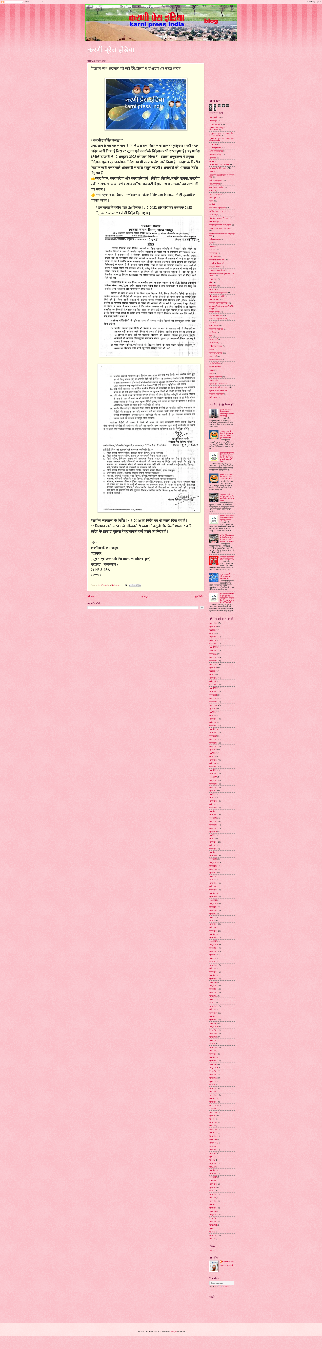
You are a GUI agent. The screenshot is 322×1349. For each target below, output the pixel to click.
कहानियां (212, 204)
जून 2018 (212, 958)
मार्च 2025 (212, 681)
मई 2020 (212, 879)
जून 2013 (212, 1156)
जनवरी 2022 (213, 811)
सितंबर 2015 (213, 1071)
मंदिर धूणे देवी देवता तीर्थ (216, 296)
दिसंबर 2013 (213, 1136)
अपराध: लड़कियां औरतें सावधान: (219, 164)
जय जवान (212, 246)
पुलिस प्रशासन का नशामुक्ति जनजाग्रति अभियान (221, 274)
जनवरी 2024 (213, 729)
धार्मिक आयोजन (214, 256)
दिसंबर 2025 (213, 650)
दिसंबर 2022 (213, 773)
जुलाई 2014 (213, 1115)
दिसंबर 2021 (213, 814)
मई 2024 (212, 715)
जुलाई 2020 (213, 872)
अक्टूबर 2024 (213, 698)
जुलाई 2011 (213, 1225)
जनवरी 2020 (213, 893)
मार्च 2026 (212, 640)
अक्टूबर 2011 (213, 1214)
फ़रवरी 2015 (213, 1095)
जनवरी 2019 (213, 934)
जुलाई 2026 (213, 626)
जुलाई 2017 (213, 996)
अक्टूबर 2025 (213, 657)
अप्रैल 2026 (213, 637)
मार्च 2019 (212, 927)
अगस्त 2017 (213, 992)
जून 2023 (212, 753)
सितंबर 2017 (213, 989)
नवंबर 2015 (213, 1064)
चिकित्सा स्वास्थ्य (214, 239)
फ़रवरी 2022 (213, 807)
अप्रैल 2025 (213, 678)
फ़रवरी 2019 (213, 931)
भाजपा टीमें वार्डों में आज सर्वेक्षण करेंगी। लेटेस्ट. (227, 558)
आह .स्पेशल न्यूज (214, 184)
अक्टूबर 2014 (213, 1105)
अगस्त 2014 (213, 1112)
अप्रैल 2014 (213, 1122)
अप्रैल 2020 (213, 883)
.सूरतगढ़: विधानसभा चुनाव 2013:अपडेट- (217, 128)
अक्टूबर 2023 (213, 739)
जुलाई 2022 (213, 790)
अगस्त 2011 (213, 1221)
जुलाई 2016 (213, 1037)
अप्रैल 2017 (213, 1006)
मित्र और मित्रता (214, 299)
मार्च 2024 (212, 722)
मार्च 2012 (212, 1197)
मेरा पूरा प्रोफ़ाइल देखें (226, 1265)
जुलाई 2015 (213, 1078)
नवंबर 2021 (213, 818)
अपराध (211, 161)
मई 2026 (212, 633)
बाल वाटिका (212, 289)
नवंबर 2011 (213, 1211)
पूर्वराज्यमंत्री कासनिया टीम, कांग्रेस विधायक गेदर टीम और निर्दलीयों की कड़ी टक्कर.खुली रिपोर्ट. (227, 457)
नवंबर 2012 (213, 1177)
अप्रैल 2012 (213, 1194)
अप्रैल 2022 (213, 801)
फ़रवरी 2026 (213, 643)
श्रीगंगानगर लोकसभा (215, 346)
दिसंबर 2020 (213, 855)
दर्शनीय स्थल (213, 253)
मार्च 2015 (212, 1091)
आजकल (212, 171)
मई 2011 (212, 1232)
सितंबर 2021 (213, 825)
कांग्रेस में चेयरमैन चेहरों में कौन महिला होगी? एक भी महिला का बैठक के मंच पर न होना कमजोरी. (227, 538)
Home (211, 1250)
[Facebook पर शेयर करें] (137, 585)
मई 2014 (212, 1119)
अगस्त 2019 (213, 910)
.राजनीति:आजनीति (215, 124)
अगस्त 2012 (213, 1184)
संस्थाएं (211, 349)
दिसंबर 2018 (213, 937)
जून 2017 (212, 999)
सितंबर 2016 (213, 1030)
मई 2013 (212, 1160)
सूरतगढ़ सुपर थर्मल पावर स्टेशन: (219, 387)
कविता (211, 201)
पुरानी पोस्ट (199, 596)
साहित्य (211, 370)
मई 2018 (212, 961)
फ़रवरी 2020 (213, 890)
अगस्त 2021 (213, 828)
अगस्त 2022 (213, 787)
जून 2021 (212, 835)
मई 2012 (212, 1190)
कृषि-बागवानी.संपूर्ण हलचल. (217, 208)
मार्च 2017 (212, 1009)
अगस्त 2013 (213, 1150)
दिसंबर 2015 (213, 1061)
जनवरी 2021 (213, 852)
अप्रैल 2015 (213, 1088)
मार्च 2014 (212, 1126)
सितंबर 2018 (213, 948)
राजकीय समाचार (214, 312)
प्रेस (210, 282)
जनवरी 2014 (213, 1132)
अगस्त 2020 (213, 869)
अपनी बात (212, 158)
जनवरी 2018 (213, 975)
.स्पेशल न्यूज (213, 144)
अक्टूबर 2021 (213, 821)
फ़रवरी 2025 (213, 684)
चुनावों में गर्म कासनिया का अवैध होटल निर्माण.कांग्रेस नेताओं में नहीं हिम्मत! (227, 412)
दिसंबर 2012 (213, 1173)
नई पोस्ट (91, 596)
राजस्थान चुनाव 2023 (216, 315)
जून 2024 (212, 712)
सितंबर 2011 (213, 1218)
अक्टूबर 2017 (213, 985)
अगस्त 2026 (213, 623)
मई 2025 (212, 674)
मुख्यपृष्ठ (145, 596)
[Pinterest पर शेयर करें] (139, 585)
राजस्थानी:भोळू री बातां (216, 329)
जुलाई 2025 (213, 667)
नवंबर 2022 (213, 777)
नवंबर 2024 (213, 695)
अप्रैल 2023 (213, 760)
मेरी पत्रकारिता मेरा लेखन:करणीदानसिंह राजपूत (221, 307)
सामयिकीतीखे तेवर (215, 366)
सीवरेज (211, 373)
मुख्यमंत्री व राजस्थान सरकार (218, 303)
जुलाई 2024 (213, 708)
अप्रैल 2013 (213, 1163)
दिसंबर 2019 (213, 896)
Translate (226, 1286)
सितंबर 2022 (213, 784)
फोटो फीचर (212, 286)
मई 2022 (212, 797)
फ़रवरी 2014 (213, 1129)
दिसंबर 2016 (213, 1020)
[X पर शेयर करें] (135, 585)
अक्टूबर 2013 (213, 1143)
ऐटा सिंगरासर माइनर (215, 194)
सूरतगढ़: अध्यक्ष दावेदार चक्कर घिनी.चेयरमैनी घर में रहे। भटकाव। (227, 517)
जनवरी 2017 (213, 1016)
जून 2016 (212, 1040)
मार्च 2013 (212, 1167)
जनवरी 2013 (213, 1170)
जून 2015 (212, 1081)
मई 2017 (212, 1002)
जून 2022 (212, 794)
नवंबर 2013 (213, 1139)
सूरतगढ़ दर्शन (213, 380)
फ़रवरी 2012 (213, 1201)
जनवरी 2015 (213, 1098)
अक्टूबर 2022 (213, 780)
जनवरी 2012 (213, 1204)
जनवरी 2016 (213, 1057)
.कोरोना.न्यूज (213, 121)
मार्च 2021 (212, 845)
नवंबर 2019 (213, 900)
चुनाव (211, 242)
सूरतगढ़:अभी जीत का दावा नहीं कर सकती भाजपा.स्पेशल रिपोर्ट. (226, 476)
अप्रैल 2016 (213, 1047)
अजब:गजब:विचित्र (215, 154)
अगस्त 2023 (213, 746)
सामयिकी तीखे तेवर (215, 359)
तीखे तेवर (212, 249)
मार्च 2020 (212, 886)
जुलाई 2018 (213, 955)
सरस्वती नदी (213, 356)
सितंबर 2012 (213, 1180)
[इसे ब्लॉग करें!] (132, 585)
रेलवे (210, 336)
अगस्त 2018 (213, 951)
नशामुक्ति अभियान (214, 266)
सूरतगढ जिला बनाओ (215, 377)
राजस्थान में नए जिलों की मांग (218, 318)
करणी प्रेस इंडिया (110, 49)
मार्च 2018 (212, 968)
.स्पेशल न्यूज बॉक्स (215, 147)
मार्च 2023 (212, 763)
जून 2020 (212, 876)
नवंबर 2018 (213, 941)
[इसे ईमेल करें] (130, 585)
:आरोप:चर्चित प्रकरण (216, 151)
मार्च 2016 (212, 1050)
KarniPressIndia (228, 1262)
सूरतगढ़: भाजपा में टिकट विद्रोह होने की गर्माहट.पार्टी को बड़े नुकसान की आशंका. (226, 434)
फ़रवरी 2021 (213, 849)
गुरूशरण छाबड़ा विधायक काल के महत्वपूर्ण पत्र (222, 235)
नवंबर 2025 (213, 654)
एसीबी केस (212, 190)
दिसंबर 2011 (213, 1208)
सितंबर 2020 (213, 866)
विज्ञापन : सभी (213, 339)
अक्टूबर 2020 (213, 862)
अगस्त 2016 (213, 1033)
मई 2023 (212, 756)
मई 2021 (212, 838)
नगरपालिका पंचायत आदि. (217, 263)
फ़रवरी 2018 (213, 972)
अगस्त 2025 (213, 664)
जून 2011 (212, 1228)
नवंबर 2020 (213, 859)
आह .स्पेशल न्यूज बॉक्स (216, 187)
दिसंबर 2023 (213, 732)
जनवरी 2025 (213, 688)
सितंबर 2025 (213, 661)
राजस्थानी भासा (214, 325)
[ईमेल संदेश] (125, 585)
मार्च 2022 (212, 804)
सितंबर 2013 (213, 1146)
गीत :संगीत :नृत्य (214, 221)
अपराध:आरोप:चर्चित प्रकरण (218, 168)
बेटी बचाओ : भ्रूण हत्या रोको (218, 292)
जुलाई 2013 (213, 1153)
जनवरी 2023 (213, 770)
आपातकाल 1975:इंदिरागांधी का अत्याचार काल (221, 176)
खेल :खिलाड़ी (213, 214)
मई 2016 (212, 1043)
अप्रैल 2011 (213, 1235)
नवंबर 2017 (213, 982)
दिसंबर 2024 (213, 691)
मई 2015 (212, 1085)
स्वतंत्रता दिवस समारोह (216, 394)
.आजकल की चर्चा (214, 117)
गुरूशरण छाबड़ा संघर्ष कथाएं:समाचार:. (220, 228)
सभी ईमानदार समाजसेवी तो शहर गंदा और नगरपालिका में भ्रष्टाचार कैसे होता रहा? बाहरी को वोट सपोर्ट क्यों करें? (227, 598)
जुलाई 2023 (213, 749)
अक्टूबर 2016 (213, 1026)
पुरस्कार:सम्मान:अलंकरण (217, 270)
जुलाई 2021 (213, 831)
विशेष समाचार (213, 342)
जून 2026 (212, 630)
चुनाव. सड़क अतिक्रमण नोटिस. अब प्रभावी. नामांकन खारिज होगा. (227, 576)
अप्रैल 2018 (213, 965)
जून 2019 (212, 917)
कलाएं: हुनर (212, 197)
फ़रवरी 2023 (213, 767)
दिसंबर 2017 (213, 979)
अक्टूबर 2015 (213, 1067)
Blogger (174, 1331)
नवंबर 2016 (213, 1023)
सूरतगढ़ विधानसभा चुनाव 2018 (218, 390)
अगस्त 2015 (213, 1074)
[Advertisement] (265, 77)
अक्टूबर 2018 (213, 944)
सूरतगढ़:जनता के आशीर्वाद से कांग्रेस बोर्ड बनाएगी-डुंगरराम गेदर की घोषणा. (227, 497)
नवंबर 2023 (213, 736)
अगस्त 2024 (213, 705)
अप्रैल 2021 (213, 842)
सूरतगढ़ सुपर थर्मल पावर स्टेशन (219, 383)
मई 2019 (212, 920)
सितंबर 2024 (213, 702)
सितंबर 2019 (213, 907)
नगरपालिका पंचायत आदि (216, 260)
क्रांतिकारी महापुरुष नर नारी (217, 211)
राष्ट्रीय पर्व (212, 332)
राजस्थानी (212, 322)
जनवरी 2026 (213, 647)
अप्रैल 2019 (213, 924)
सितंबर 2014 (213, 1108)
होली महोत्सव (213, 397)
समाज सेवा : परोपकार (215, 353)
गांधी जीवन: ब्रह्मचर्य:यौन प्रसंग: (219, 218)
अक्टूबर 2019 (213, 903)
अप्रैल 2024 (213, 719)
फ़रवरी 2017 (213, 1013)
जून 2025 (212, 671)
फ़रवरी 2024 (213, 726)
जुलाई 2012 (213, 1187)
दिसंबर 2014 (213, 1102)
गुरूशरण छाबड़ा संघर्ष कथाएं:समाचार (220, 225)
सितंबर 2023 (213, 743)
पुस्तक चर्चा (212, 279)
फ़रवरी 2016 (213, 1054)
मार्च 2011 (212, 1238)
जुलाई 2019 (213, 914)
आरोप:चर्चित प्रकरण (215, 180)
